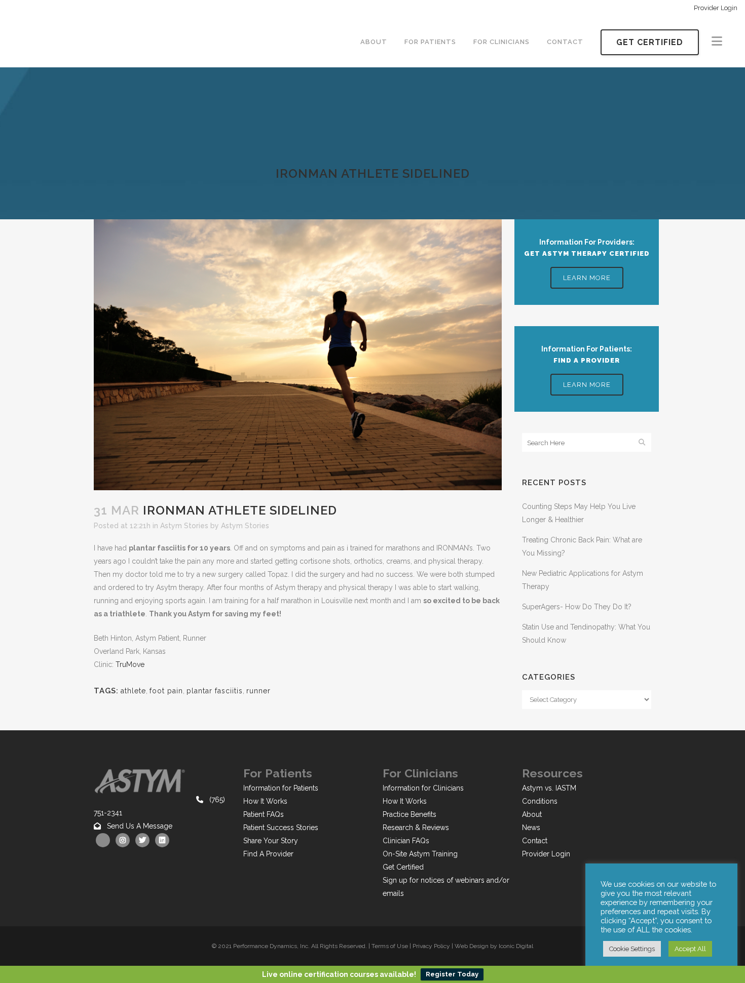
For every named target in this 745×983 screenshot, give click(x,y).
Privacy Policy (431, 946)
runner (258, 691)
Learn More (587, 278)
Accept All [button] (690, 949)
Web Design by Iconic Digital (494, 946)
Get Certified (649, 42)
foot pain (166, 691)
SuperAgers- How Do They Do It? (576, 607)
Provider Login (715, 8)
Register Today (452, 974)
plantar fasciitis (215, 691)
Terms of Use (389, 946)
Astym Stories (184, 526)
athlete (133, 691)
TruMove (130, 664)
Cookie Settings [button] (632, 949)
